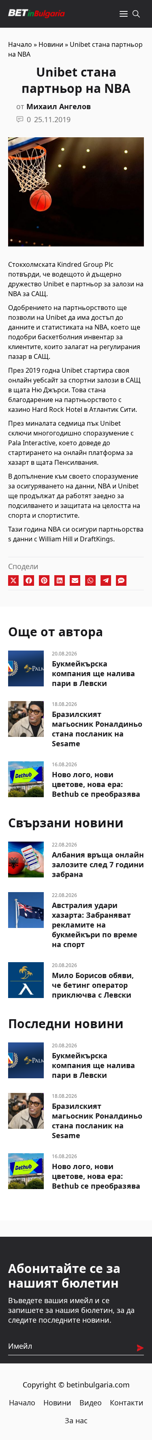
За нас (76, 1420)
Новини (51, 44)
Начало (20, 44)
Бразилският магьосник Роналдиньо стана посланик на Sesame (97, 728)
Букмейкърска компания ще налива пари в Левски (93, 673)
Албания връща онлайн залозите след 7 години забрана (98, 864)
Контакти (126, 1402)
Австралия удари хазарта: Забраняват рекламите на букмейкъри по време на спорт (94, 924)
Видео (90, 1402)
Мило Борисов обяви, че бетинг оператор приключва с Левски (93, 985)
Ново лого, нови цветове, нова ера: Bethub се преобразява (96, 784)
